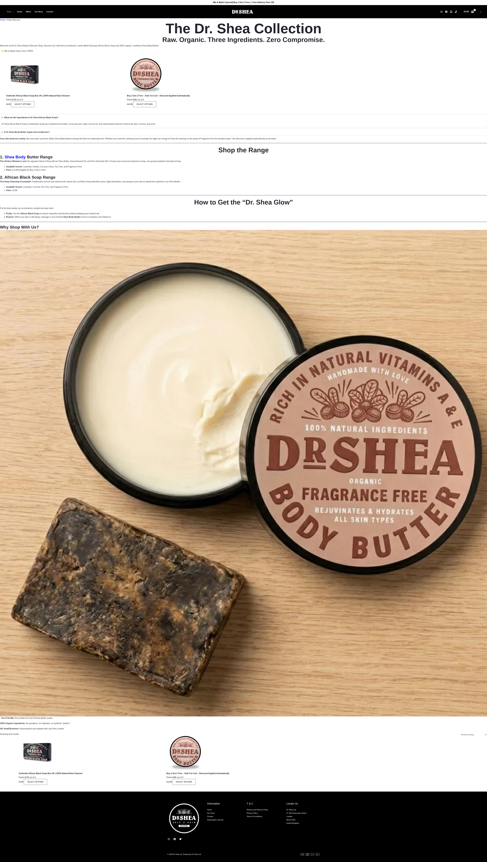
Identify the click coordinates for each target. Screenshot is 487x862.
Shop (9, 12)
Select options (23, 104)
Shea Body (16, 157)
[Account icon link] (481, 12)
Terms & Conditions (254, 816)
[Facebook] (446, 12)
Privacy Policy (252, 813)
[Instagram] (441, 12)
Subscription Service (215, 820)
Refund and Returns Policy (257, 810)
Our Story (39, 12)
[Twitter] (180, 839)
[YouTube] (451, 12)
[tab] (243, 120)
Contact (49, 12)
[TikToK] (456, 12)
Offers (28, 12)
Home (19, 12)
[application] (12, 11)
